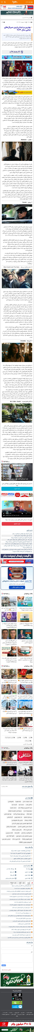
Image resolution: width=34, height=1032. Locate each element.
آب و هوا (12, 872)
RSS (17, 1016)
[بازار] (17, 1003)
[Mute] (5, 479)
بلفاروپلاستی (11, 801)
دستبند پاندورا (13, 808)
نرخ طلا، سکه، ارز (10, 869)
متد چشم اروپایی (18, 817)
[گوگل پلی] (17, 999)
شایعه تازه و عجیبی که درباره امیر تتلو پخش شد (20, 861)
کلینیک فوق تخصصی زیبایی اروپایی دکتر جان (22, 823)
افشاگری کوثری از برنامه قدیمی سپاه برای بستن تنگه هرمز (19, 937)
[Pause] (3, 479)
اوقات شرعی (28, 878)
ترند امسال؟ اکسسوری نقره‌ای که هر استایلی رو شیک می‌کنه (19, 542)
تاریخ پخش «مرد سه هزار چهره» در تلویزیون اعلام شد (20, 905)
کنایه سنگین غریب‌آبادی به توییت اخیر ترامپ (21, 921)
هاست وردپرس (9, 833)
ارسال (3, 965)
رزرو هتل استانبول (28, 817)
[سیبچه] (17, 995)
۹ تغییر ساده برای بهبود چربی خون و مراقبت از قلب (21, 929)
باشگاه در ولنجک (28, 820)
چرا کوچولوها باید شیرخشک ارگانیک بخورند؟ (22, 551)
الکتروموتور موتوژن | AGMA (25, 842)
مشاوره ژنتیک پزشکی (11, 827)
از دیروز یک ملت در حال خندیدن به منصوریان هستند (19, 896)
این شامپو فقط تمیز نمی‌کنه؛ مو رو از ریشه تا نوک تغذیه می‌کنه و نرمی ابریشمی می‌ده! (18, 546)
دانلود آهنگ (29, 814)
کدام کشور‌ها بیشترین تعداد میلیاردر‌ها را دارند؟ (20, 856)
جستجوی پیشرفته (5, 1014)
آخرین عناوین (28, 883)
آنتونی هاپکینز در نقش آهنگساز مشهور (22, 858)
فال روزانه (12, 875)
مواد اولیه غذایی (7, 814)
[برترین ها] (15, 2)
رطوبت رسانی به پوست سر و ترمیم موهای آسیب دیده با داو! (18, 544)
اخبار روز (23, 1012)
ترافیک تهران (28, 875)
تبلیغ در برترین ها (21, 1014)
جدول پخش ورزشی (10, 878)
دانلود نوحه (17, 833)
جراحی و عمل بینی (6, 839)
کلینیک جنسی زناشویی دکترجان (25, 827)
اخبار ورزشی (16, 1012)
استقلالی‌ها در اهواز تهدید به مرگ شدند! (22, 888)
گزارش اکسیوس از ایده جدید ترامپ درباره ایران (21, 894)
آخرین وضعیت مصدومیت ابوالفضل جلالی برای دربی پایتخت (19, 891)
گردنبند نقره (14, 805)
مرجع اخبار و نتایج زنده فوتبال (15, 811)
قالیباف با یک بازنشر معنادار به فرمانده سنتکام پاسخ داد (19, 927)
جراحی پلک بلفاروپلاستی (17, 820)
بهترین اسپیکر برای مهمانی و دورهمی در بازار (22, 534)
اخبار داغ (20, 883)
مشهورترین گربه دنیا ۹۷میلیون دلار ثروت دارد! (21, 853)
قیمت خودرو (28, 872)
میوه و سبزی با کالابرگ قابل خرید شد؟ (23, 918)
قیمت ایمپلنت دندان (27, 801)
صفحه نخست (29, 1012)
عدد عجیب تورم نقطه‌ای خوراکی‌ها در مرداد (21, 932)
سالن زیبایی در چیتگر (17, 830)
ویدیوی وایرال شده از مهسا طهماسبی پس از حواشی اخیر (19, 915)
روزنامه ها (28, 869)
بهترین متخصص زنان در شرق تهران (24, 836)
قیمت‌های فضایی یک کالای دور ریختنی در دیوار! (21, 886)
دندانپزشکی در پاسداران (26, 833)
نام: (32, 946)
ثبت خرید (17, 489)
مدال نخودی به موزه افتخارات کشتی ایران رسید (21, 935)
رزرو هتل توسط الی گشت (19, 814)
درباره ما (11, 1012)
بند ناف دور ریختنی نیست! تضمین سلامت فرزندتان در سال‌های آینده (17, 549)
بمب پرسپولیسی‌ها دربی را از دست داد (23, 913)
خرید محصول (17, 524)
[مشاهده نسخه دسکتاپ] (2, 2)
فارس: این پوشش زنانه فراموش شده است (22, 902)
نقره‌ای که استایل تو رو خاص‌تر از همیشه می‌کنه (21, 538)
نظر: (32, 952)
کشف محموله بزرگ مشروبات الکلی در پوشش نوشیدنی (20, 910)
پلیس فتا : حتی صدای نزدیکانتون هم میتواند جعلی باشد (19, 540)
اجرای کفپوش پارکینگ (27, 839)
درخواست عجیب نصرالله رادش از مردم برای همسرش (20, 899)
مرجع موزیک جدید (28, 811)
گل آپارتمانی (10, 817)
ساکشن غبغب (29, 805)
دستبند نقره (21, 805)
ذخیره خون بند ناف (28, 830)
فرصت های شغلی (29, 1014)
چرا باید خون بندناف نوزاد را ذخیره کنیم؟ (23, 536)
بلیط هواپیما (18, 801)
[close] (1, 1021)
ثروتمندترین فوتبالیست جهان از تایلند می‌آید (21, 851)
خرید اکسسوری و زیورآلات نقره (25, 808)
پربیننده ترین (12, 883)
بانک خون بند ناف (16, 839)
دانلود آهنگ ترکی (10, 836)
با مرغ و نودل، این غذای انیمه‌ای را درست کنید (21, 907)
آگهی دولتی (13, 1014)
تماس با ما (5, 1012)
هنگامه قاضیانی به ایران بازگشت (24, 924)
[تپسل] (2, 461)
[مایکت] (17, 1007)
